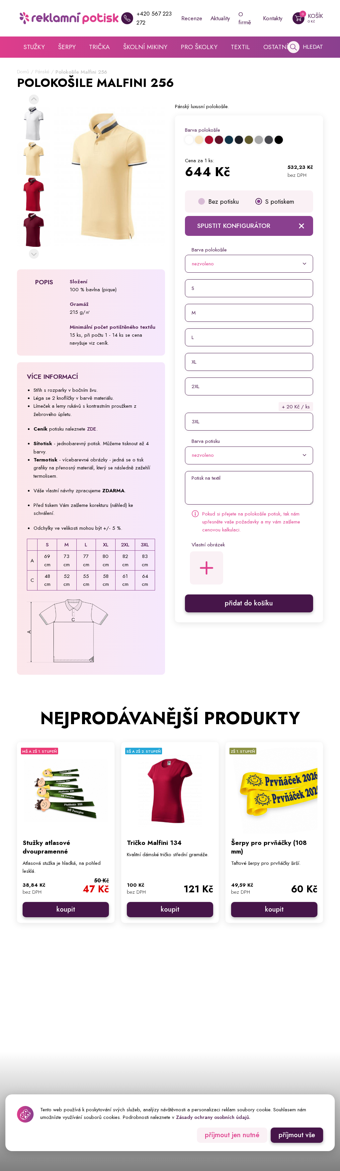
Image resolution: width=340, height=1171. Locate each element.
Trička (99, 46)
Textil (240, 46)
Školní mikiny (145, 46)
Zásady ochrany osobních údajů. (213, 1117)
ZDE (91, 429)
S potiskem (279, 201)
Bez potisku (223, 201)
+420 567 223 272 (154, 18)
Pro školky (199, 46)
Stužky (34, 46)
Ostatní (275, 46)
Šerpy (67, 46)
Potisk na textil (206, 478)
